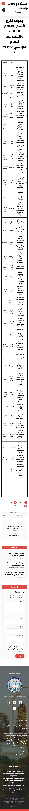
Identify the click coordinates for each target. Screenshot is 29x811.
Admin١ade (21, 502)
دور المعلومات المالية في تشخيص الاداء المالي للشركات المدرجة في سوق (20, 73)
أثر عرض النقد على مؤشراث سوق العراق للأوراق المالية (20, 86)
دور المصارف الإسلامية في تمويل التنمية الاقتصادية (20, 458)
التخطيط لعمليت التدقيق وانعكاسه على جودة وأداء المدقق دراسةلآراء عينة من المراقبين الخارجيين (20, 242)
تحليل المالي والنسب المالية (20, 267)
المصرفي (20, 199)
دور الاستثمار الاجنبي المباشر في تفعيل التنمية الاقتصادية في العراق (20, 448)
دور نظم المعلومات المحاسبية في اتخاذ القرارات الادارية (20, 312)
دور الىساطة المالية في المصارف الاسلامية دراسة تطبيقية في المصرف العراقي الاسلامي (20, 394)
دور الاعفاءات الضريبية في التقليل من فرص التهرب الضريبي (20, 115)
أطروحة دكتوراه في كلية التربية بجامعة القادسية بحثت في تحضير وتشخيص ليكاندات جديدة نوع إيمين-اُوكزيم (14, 780)
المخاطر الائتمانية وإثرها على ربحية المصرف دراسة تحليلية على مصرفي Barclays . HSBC (20, 378)
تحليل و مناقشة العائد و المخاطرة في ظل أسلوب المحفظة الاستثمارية (20, 168)
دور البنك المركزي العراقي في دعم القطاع (20, 125)
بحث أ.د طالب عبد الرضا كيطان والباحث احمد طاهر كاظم (15, 753)
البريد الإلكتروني (19, 627)
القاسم (20, 216)
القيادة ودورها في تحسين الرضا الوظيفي (20, 221)
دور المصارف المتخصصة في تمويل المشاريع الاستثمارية (20, 301)
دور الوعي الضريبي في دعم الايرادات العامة (20, 366)
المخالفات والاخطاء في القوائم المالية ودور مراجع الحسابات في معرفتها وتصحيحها (20, 345)
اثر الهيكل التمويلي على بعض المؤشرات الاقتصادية (20, 105)
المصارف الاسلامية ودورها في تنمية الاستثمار (20, 416)
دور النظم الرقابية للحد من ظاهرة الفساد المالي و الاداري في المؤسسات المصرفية (20, 182)
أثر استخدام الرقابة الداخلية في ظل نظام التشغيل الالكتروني (20, 333)
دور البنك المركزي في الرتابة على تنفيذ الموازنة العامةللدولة (20, 257)
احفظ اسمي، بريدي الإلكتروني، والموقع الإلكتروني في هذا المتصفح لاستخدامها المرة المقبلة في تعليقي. (15, 648)
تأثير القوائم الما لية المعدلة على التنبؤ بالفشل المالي (20, 290)
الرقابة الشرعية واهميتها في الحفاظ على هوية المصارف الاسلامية (20, 156)
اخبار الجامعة (13, 766)
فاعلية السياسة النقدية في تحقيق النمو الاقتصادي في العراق (20, 278)
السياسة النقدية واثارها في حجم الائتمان (20, 195)
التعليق (21, 601)
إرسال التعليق (20, 656)
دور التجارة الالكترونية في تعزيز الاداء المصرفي (20, 407)
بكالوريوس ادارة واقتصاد (18, 506)
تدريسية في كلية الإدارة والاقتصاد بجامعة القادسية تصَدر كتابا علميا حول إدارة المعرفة (13, 773)
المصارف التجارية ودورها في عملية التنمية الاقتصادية (20, 322)
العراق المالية (20, 80)
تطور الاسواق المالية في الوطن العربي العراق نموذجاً (20, 425)
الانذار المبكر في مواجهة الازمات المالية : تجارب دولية (20, 95)
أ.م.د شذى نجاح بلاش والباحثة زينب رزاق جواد (16, 727)
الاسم (22, 618)
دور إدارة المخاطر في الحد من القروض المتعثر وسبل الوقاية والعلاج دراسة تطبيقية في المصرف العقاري (20, 141)
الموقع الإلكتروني (19, 635)
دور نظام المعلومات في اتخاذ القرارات (20, 228)
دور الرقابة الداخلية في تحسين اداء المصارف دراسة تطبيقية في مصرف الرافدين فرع (20, 208)
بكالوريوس (21, 567)
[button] (25, 515)
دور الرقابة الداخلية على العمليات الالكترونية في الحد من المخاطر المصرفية (20, 470)
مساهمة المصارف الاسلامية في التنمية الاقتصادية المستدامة (20, 435)
